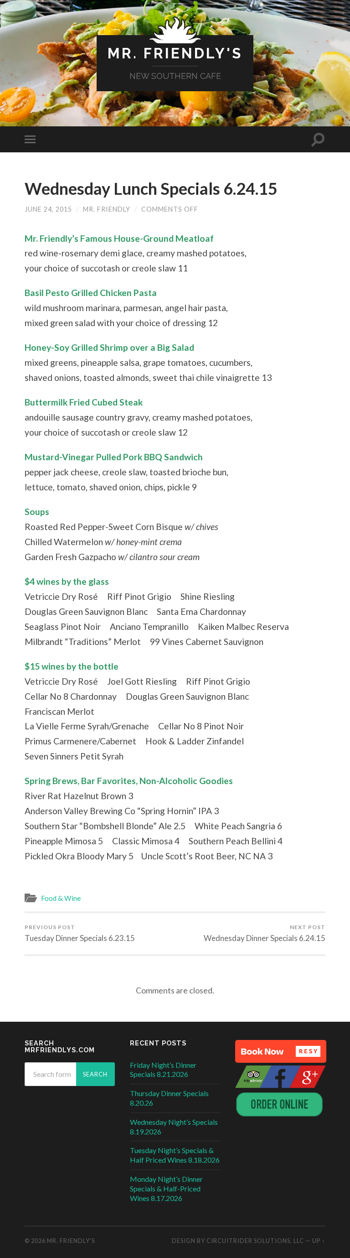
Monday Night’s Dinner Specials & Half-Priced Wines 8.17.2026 (166, 1188)
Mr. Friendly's (175, 53)
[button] (280, 1051)
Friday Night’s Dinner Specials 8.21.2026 (163, 1069)
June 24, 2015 (48, 209)
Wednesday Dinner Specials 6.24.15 (264, 933)
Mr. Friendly (106, 209)
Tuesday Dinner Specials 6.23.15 (80, 933)
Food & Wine (61, 898)
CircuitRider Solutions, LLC (255, 1240)
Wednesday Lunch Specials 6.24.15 (151, 188)
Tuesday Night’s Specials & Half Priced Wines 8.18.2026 (175, 1155)
